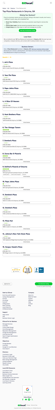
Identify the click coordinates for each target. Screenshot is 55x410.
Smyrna (13, 8)
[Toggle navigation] (50, 3)
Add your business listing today (40, 49)
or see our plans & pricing (44, 286)
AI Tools (5, 298)
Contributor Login (7, 354)
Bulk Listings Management (10, 359)
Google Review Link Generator (11, 377)
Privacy (28, 405)
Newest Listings (7, 363)
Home (4, 8)
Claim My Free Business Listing (27, 30)
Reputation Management (9, 331)
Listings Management (8, 297)
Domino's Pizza (10, 140)
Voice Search (6, 349)
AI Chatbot (5, 338)
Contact (30, 304)
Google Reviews (7, 343)
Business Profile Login (9, 356)
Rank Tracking (6, 305)
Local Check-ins (7, 307)
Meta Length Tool (7, 376)
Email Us (8, 283)
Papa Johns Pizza (11, 88)
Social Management (8, 329)
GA (8, 8)
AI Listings (5, 300)
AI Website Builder (7, 309)
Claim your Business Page (9, 358)
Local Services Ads (7, 334)
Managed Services (7, 324)
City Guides (6, 365)
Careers (30, 298)
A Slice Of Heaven (12, 101)
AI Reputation (6, 304)
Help (29, 302)
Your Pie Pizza (10, 75)
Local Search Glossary (8, 381)
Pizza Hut (9, 221)
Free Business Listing (43, 283)
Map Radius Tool (7, 372)
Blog (29, 305)
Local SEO (5, 325)
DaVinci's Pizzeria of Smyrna (16, 167)
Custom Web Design (8, 327)
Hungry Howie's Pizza (13, 247)
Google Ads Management (9, 332)
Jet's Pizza (8, 62)
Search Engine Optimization (10, 336)
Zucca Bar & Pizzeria (13, 154)
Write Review (26, 70)
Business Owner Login (9, 318)
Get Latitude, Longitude (9, 379)
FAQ (4, 316)
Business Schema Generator (10, 374)
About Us (30, 295)
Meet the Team (32, 297)
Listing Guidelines (7, 361)
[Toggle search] (4, 3)
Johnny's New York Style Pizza (17, 234)
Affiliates (30, 300)
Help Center (6, 314)
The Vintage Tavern (12, 127)
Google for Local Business (10, 347)
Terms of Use (34, 405)
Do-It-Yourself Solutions (9, 295)
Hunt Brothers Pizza (12, 114)
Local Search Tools (8, 370)
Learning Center (7, 382)
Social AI (5, 302)
